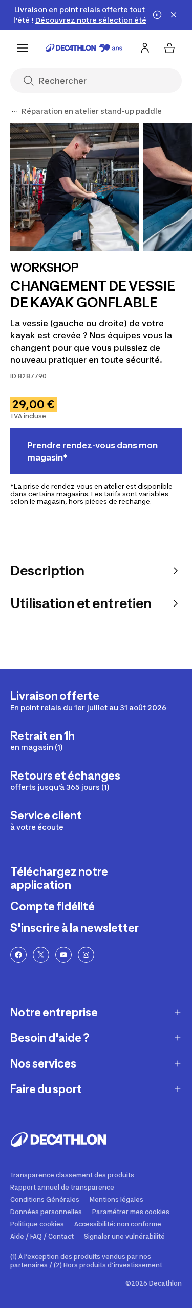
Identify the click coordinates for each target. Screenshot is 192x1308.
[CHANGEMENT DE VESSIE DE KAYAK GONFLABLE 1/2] (74, 187)
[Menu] (22, 48)
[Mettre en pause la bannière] (157, 15)
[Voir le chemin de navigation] (14, 111)
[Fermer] (173, 15)
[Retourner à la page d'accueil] (84, 48)
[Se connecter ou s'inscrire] (145, 48)
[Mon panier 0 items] (169, 48)
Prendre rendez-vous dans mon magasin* (92, 451)
